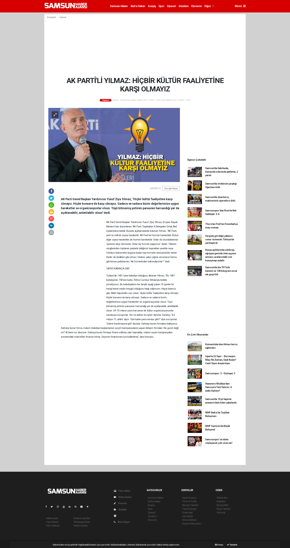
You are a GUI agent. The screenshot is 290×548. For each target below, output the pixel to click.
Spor (161, 6)
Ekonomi (196, 6)
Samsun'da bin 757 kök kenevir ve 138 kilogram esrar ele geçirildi (221, 271)
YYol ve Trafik (189, 501)
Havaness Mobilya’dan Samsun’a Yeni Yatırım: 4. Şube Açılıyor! (218, 387)
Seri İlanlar (187, 516)
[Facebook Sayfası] (47, 506)
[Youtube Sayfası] (65, 506)
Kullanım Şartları (82, 518)
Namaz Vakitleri (190, 505)
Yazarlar (122, 503)
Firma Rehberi (189, 520)
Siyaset (171, 6)
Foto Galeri (124, 491)
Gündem (184, 6)
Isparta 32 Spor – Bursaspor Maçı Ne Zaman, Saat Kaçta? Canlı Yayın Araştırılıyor (220, 360)
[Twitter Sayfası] (53, 506)
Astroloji (221, 512)
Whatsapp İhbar (82, 522)
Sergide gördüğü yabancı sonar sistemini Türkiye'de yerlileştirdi (219, 239)
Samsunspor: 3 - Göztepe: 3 (220, 373)
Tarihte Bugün (189, 509)
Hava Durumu (189, 497)
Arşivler (122, 509)
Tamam (233, 544)
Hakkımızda (52, 518)
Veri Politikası (53, 525)
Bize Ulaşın (123, 522)
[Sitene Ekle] (89, 506)
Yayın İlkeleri (52, 522)
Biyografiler (223, 505)
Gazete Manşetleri (191, 523)
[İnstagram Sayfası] (59, 506)
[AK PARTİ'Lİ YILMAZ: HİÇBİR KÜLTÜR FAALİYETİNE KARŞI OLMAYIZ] (114, 144)
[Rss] (77, 506)
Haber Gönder (81, 525)
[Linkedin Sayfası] (71, 506)
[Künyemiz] (116, 515)
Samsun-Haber (119, 6)
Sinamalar (187, 512)
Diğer (208, 6)
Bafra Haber (138, 6)
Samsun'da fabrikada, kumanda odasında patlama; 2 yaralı (221, 172)
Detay (220, 544)
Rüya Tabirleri (224, 509)
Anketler (221, 501)
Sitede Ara (222, 497)
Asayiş (152, 6)
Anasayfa (51, 17)
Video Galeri (125, 497)
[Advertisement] (145, 48)
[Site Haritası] (82, 506)
